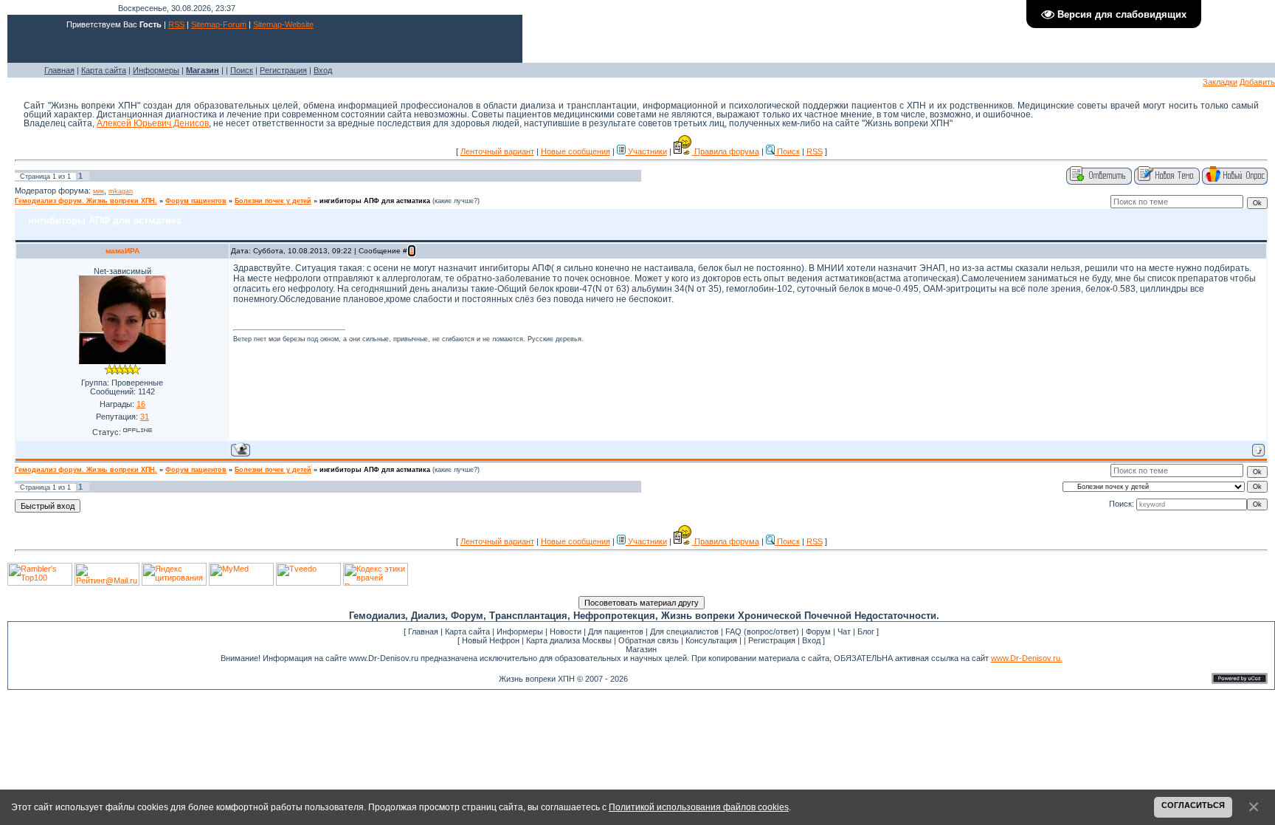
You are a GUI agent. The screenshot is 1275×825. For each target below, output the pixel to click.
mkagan (120, 191)
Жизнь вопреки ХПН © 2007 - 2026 (563, 678)
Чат (844, 631)
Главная (59, 70)
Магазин (641, 649)
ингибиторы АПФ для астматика (374, 201)
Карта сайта (103, 70)
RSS (176, 24)
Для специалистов (684, 631)
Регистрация (283, 70)
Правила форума (725, 151)
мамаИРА (122, 251)
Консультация (711, 640)
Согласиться (1193, 805)
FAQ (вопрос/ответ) (762, 631)
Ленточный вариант (497, 151)
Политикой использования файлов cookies (699, 807)
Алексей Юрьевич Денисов (153, 123)
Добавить (1257, 82)
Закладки (1220, 82)
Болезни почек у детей (273, 201)
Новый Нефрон (490, 640)
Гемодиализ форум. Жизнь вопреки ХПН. (86, 201)
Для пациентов (615, 631)
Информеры (156, 70)
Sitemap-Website (283, 24)
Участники (646, 151)
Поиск (241, 70)
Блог (865, 631)
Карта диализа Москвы (569, 640)
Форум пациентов (196, 201)
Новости (565, 631)
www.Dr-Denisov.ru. (1026, 658)
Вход (323, 70)
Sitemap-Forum (218, 24)
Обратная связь (648, 640)
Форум (818, 631)
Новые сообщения (575, 151)
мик (98, 191)
